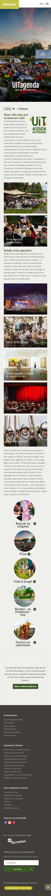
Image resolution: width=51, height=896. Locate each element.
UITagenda (23, 109)
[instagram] (10, 822)
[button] (47, 4)
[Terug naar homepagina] (14, 109)
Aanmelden (17, 869)
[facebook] (5, 822)
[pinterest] (14, 822)
